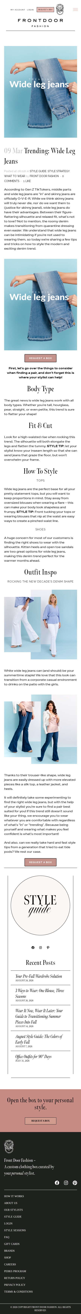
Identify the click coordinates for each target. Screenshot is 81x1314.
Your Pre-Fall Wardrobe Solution (38, 976)
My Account (18, 10)
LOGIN (8, 1223)
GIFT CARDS (12, 1244)
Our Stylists (13, 1210)
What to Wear (14, 176)
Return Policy (14, 1278)
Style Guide (38, 171)
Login (30, 10)
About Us (10, 1203)
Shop (7, 1257)
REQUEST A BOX (45, 10)
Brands (9, 1250)
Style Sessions (15, 1230)
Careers (10, 1264)
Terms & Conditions (18, 1291)
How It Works (14, 1196)
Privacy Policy (14, 1285)
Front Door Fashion (44, 176)
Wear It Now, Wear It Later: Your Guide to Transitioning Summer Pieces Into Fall (39, 1016)
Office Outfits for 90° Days (33, 1056)
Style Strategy (59, 171)
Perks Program (15, 1271)
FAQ (6, 1237)
